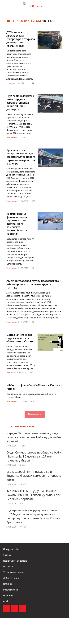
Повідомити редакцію (15, 560)
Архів (6, 601)
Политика (11, 372)
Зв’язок (7, 554)
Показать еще (34, 414)
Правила (8, 566)
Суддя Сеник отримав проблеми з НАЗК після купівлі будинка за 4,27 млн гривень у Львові (33, 456)
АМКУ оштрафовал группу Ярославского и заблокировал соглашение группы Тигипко (33, 284)
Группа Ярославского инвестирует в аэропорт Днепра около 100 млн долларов (20, 102)
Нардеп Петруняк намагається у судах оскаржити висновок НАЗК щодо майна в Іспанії (33, 437)
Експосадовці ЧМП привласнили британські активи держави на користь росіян (33, 475)
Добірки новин (11, 577)
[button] (63, 6)
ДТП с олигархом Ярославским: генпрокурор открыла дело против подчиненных (20, 39)
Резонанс (10, 83)
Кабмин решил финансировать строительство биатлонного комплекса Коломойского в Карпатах (17, 223)
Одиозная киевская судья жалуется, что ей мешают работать (20, 338)
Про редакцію (11, 549)
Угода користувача (13, 572)
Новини (7, 583)
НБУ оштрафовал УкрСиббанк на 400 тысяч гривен (34, 387)
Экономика (11, 137)
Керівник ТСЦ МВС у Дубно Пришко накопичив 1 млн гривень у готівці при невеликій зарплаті (33, 495)
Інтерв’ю (8, 595)
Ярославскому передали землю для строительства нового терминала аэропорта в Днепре (20, 156)
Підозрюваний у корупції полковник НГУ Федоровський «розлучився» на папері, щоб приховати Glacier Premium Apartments (34, 516)
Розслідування (11, 589)
